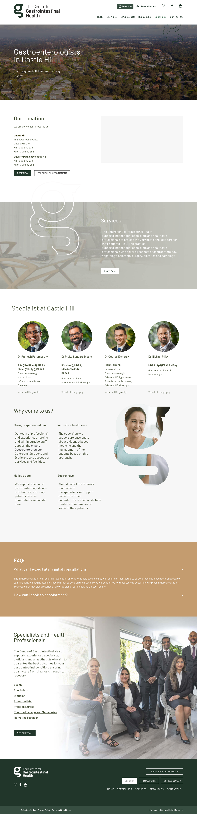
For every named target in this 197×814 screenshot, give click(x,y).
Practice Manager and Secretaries (35, 712)
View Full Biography (29, 391)
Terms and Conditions (61, 810)
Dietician (19, 695)
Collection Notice (28, 810)
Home (110, 789)
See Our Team (24, 733)
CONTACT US (174, 789)
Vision (18, 685)
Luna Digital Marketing (173, 810)
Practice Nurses (24, 706)
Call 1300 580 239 (172, 780)
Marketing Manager (26, 717)
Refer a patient (149, 780)
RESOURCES (157, 789)
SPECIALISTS (124, 789)
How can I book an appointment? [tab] (41, 594)
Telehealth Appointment (52, 173)
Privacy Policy (44, 810)
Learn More (110, 270)
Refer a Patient (148, 6)
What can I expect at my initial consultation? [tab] (50, 569)
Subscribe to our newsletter (165, 771)
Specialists (21, 690)
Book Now (22, 173)
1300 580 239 (25, 147)
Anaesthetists (23, 701)
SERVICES (141, 789)
